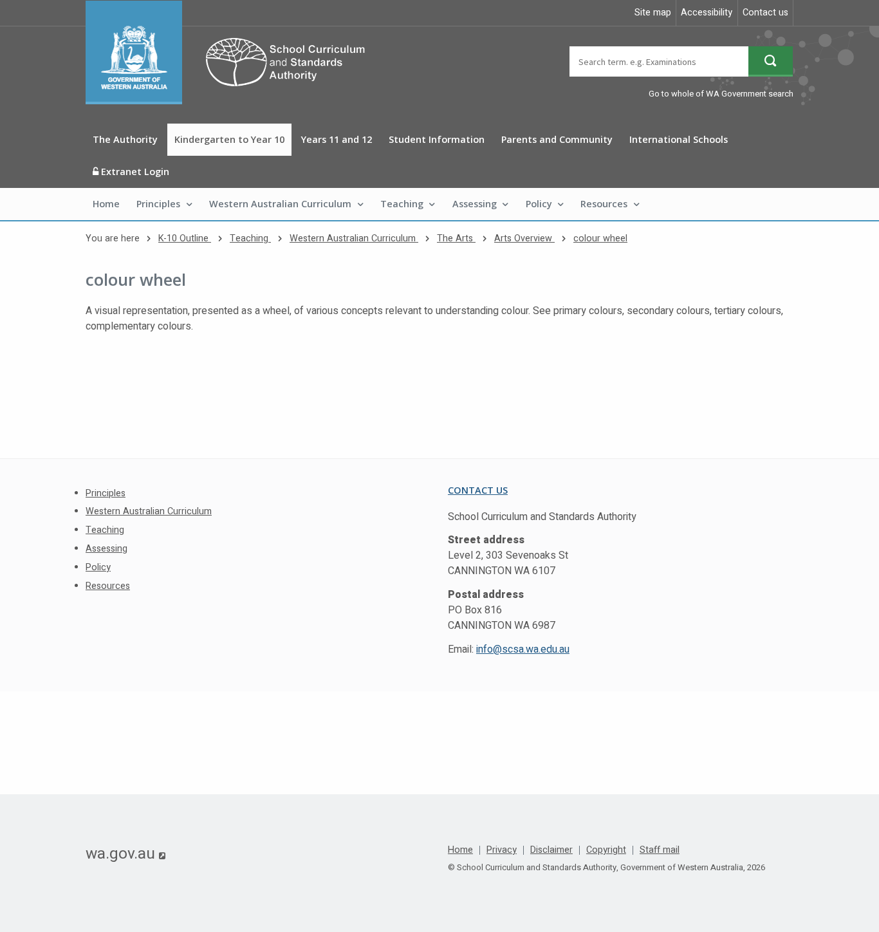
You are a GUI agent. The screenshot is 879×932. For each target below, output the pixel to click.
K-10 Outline (184, 238)
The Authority (125, 139)
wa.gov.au (125, 853)
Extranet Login (133, 171)
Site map (652, 12)
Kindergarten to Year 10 (229, 139)
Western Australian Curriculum (280, 204)
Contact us (765, 12)
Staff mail (660, 850)
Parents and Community (557, 139)
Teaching (401, 204)
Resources (603, 204)
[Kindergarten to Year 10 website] (232, 52)
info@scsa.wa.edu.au (522, 649)
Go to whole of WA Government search (721, 94)
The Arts (456, 238)
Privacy (501, 850)
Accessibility (706, 12)
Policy (539, 204)
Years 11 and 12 (336, 139)
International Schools (678, 139)
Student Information (437, 139)
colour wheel (600, 238)
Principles (158, 204)
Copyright (606, 850)
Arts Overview (524, 238)
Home (106, 204)
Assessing (474, 204)
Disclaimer (551, 850)
